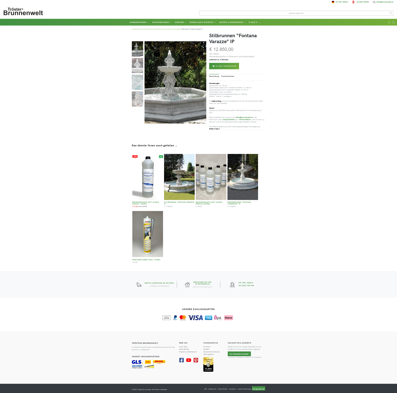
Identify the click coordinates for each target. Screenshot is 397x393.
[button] (147, 22)
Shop (141, 29)
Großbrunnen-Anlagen (172, 29)
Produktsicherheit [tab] (227, 76)
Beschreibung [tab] (214, 76)
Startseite (135, 29)
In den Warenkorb (225, 66)
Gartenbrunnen (149, 29)
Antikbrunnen (159, 29)
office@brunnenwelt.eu (244, 117)
